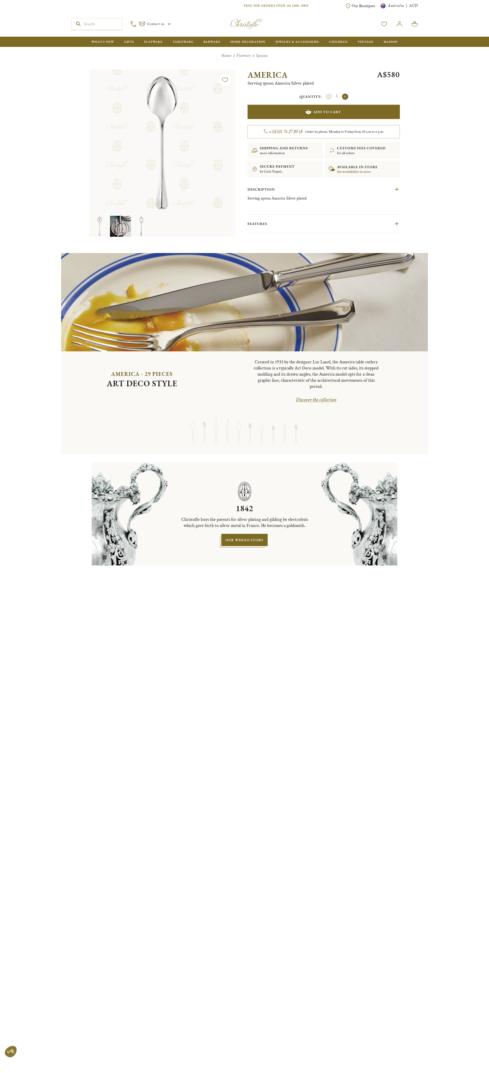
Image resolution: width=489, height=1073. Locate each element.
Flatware (244, 55)
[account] (384, 24)
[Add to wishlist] (225, 80)
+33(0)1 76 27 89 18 (285, 131)
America (268, 75)
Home (227, 55)
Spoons (262, 55)
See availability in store (354, 172)
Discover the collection (316, 400)
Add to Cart (327, 112)
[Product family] (193, 426)
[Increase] (345, 97)
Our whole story (244, 540)
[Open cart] (415, 24)
